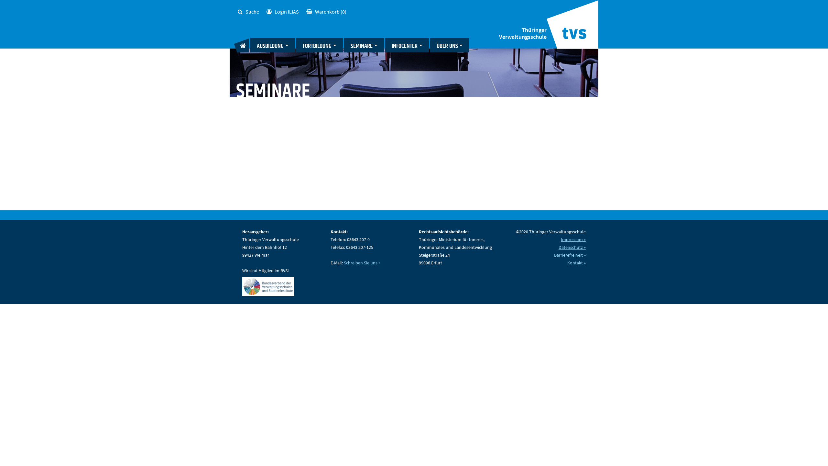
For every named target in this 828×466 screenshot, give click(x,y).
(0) (330, 11)
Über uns (447, 46)
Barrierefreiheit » (570, 255)
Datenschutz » (572, 247)
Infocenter (405, 46)
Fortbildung (317, 46)
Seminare (362, 46)
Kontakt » (576, 263)
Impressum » (573, 239)
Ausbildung (270, 46)
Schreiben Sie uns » (362, 263)
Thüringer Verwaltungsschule (523, 33)
